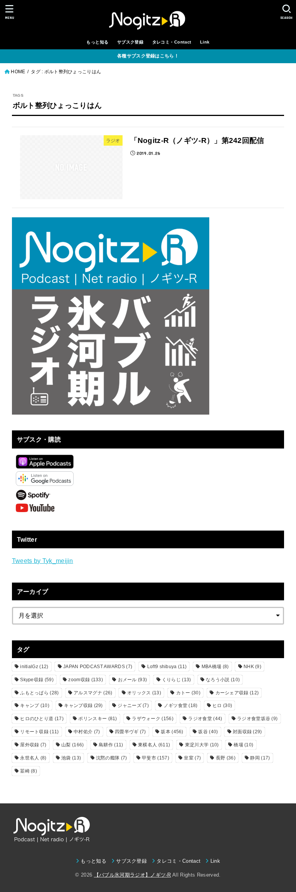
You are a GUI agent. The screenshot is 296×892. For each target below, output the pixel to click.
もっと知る (97, 42)
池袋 (71, 758)
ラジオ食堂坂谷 (257, 718)
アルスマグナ (93, 692)
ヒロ (222, 705)
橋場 (243, 745)
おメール (132, 679)
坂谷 (208, 731)
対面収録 (247, 731)
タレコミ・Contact (172, 42)
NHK (252, 666)
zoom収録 (85, 679)
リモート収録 (39, 731)
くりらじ (176, 679)
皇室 (192, 758)
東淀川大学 (202, 745)
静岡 (260, 758)
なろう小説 (223, 679)
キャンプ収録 (83, 705)
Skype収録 (37, 679)
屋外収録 (33, 745)
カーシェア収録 (237, 692)
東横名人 (154, 745)
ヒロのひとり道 (42, 718)
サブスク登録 (130, 42)
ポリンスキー (97, 718)
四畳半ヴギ (130, 731)
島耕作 (111, 745)
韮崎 (28, 771)
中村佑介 (87, 731)
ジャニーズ (133, 705)
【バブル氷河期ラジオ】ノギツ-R (132, 875)
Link (205, 42)
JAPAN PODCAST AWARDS (97, 666)
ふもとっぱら (39, 692)
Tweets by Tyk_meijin (42, 560)
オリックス (144, 692)
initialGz (34, 666)
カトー (188, 692)
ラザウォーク (152, 718)
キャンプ (34, 705)
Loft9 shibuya (167, 666)
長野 (225, 758)
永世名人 (33, 758)
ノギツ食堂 (181, 705)
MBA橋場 (215, 666)
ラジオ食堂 (205, 718)
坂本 (172, 731)
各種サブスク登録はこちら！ (148, 56)
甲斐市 (155, 758)
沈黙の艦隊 (111, 758)
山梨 (72, 745)
